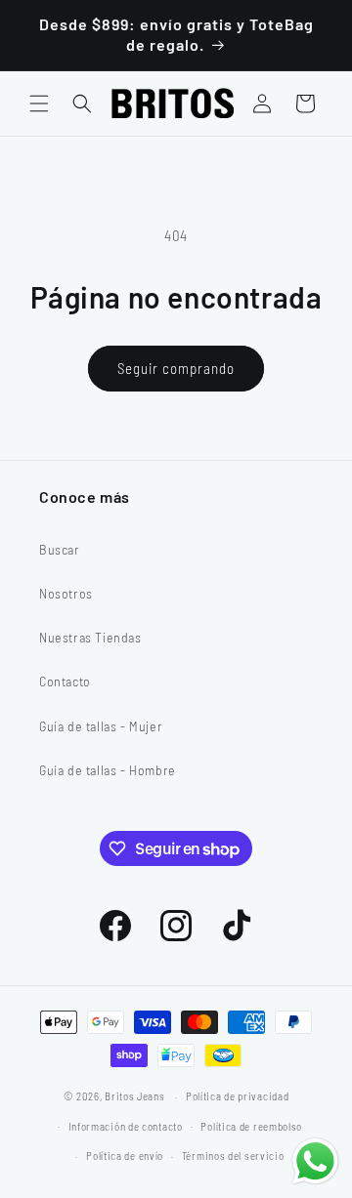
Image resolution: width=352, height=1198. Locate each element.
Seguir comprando (176, 368)
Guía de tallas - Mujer (100, 726)
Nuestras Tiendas (90, 637)
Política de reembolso (251, 1126)
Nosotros (66, 593)
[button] (39, 103)
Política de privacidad (237, 1096)
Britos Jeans (134, 1096)
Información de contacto (125, 1126)
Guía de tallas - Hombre (107, 770)
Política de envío (124, 1155)
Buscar (59, 549)
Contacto (65, 681)
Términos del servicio (233, 1155)
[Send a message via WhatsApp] (315, 1161)
